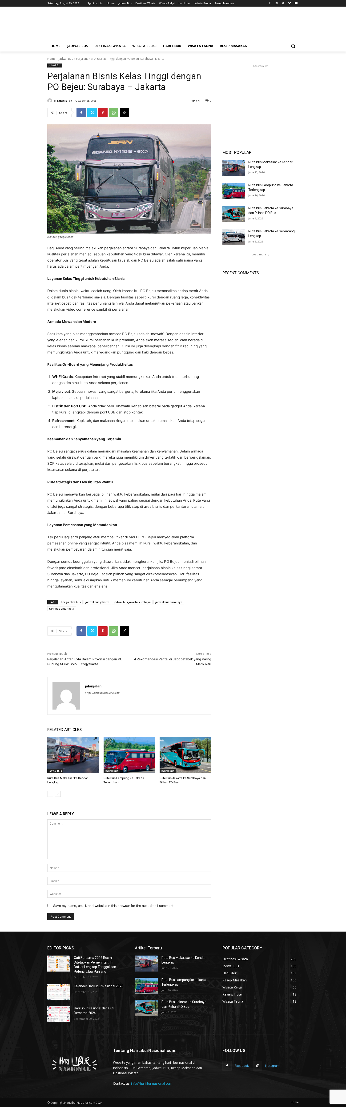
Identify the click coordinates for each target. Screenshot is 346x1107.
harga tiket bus (71, 602)
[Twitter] (283, 3)
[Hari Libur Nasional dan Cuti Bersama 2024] (58, 1014)
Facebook (241, 1065)
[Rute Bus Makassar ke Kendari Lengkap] (73, 755)
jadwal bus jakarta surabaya (132, 602)
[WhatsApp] (113, 112)
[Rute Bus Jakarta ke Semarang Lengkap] (233, 237)
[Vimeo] (289, 3)
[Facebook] (270, 3)
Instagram (272, 1065)
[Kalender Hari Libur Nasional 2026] (58, 992)
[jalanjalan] (50, 100)
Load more (259, 254)
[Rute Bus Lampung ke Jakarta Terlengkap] (129, 755)
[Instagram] (276, 3)
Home (51, 59)
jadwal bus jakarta (97, 602)
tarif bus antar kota (61, 608)
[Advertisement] (208, 25)
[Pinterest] (103, 112)
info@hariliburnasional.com (151, 1083)
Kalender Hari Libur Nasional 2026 (98, 986)
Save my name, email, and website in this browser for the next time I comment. (113, 906)
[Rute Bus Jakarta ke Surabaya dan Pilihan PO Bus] (185, 755)
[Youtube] (296, 3)
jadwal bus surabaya (168, 602)
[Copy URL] (124, 112)
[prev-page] (50, 794)
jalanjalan (64, 100)
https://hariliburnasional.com (103, 692)
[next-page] (58, 794)
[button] (293, 46)
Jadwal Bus (66, 59)
